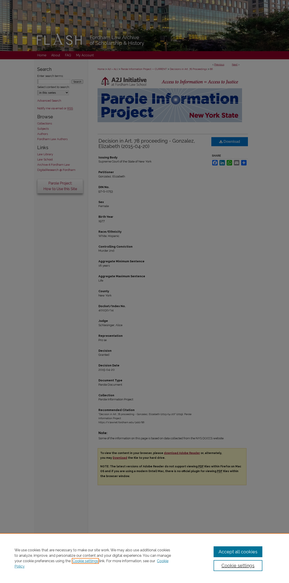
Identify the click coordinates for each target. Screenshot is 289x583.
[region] (144, 558)
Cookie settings (85, 561)
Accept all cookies (238, 551)
